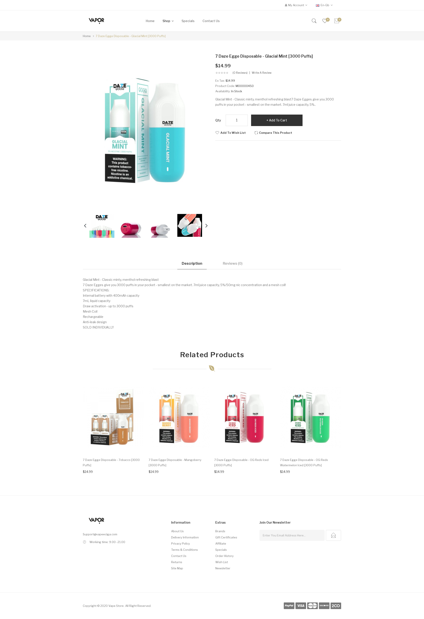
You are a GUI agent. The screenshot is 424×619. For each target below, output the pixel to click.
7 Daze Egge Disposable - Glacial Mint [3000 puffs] (131, 36)
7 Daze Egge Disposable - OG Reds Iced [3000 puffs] (241, 462)
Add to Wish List (233, 132)
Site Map (177, 568)
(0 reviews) (240, 73)
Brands (220, 531)
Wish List (221, 562)
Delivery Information (185, 537)
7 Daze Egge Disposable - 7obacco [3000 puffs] (111, 462)
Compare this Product (275, 132)
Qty (218, 120)
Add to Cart (278, 120)
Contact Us (178, 556)
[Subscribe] (333, 535)
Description (192, 263)
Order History (224, 556)
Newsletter (222, 568)
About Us (177, 531)
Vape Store (116, 606)
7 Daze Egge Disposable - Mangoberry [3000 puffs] (175, 462)
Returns (176, 562)
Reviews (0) (232, 263)
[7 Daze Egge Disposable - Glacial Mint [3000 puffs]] (101, 225)
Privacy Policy (180, 543)
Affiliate (220, 543)
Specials (221, 549)
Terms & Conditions (184, 549)
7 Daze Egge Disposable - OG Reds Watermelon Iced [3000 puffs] (304, 462)
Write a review (262, 73)
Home (87, 36)
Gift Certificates (226, 537)
